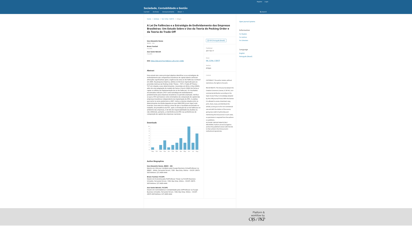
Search (264, 12)
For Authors (243, 37)
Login (266, 2)
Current (146, 12)
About (180, 12)
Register (259, 2)
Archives (156, 12)
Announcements (168, 12)
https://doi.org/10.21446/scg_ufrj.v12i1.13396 (167, 61)
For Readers (243, 34)
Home (149, 19)
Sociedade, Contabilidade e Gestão (166, 8)
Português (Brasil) (245, 56)
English (242, 53)
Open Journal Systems (247, 22)
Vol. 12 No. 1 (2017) (168, 19)
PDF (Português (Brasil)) (217, 40)
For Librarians (243, 40)
